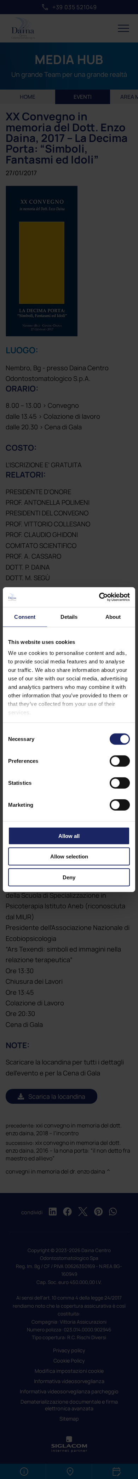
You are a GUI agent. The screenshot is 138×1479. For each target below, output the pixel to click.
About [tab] (113, 616)
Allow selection (69, 856)
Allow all (69, 836)
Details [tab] (69, 616)
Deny (69, 877)
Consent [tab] (24, 616)
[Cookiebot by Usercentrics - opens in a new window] (99, 597)
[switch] (120, 760)
